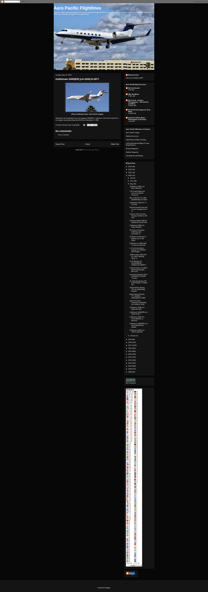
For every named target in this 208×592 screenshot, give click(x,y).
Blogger (107, 588)
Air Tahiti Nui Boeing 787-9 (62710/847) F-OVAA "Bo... (138, 283)
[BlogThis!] (90, 125)
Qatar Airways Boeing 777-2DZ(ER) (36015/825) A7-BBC (137, 296)
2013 (130, 357)
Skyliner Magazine (132, 152)
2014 (130, 354)
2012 (130, 360)
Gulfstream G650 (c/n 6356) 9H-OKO (137, 308)
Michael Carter (133, 75)
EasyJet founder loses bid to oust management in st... (138, 209)
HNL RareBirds (133, 94)
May (131, 184)
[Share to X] (92, 125)
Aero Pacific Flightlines (77, 8)
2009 (130, 369)
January (133, 335)
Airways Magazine (132, 148)
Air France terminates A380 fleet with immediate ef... (137, 232)
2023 (130, 166)
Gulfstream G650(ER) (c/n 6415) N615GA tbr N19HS (139, 325)
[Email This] (88, 125)
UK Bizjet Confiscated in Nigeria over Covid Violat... (138, 238)
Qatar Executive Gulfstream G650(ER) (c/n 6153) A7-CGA (138, 302)
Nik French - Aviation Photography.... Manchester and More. (138, 102)
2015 (130, 351)
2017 (130, 345)
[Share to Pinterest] (96, 125)
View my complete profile (134, 78)
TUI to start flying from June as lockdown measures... (137, 193)
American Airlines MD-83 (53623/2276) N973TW (138, 221)
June (132, 181)
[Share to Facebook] (94, 125)
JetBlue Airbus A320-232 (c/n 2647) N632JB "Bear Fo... (138, 256)
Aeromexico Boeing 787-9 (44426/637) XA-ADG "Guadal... (138, 276)
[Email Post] (84, 125)
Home (87, 144)
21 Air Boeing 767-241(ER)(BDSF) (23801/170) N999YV (138, 263)
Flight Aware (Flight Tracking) (136, 140)
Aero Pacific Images (133, 132)
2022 (130, 169)
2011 (130, 363)
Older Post (115, 144)
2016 (130, 348)
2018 (130, 342)
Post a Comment (63, 135)
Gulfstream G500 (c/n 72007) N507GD (137, 331)
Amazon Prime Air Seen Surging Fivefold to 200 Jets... (138, 215)
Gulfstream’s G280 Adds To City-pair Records (138, 244)
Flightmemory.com (132, 136)
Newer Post (59, 144)
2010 (130, 366)
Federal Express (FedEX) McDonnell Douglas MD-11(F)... (138, 269)
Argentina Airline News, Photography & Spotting (137, 118)
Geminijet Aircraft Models (134, 156)
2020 (130, 175)
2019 (130, 339)
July (131, 178)
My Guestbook (131, 383)
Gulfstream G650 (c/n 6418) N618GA (137, 226)
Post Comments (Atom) (91, 150)
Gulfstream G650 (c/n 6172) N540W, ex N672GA (137, 318)
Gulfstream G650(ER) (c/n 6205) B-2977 (139, 313)
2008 (130, 372)
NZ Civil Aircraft (134, 88)
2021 (130, 172)
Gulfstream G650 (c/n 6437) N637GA (137, 187)
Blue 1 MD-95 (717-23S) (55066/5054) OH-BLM (138, 199)
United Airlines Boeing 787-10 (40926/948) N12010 (137, 289)
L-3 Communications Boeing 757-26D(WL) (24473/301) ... (138, 250)
